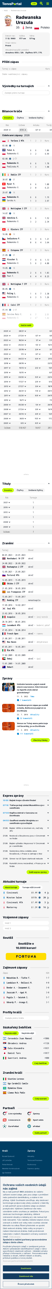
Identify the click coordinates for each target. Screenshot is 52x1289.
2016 (6, 372)
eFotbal (36, 1126)
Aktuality (34, 715)
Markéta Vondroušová (10, 1169)
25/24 (21, 345)
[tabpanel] (26, 276)
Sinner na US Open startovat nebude (26, 858)
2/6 (36, 381)
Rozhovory (31, 1165)
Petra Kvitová (7, 1165)
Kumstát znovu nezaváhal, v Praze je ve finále (28, 864)
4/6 (36, 414)
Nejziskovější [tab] (11, 1033)
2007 (6, 414)
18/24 (21, 340)
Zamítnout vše (26, 1276)
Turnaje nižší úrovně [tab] (31, 887)
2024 (6, 335)
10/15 (21, 372)
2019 (6, 358)
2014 (6, 381)
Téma (32, 696)
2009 (6, 405)
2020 (6, 354)
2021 (6, 349)
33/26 (21, 377)
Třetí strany (15, 1236)
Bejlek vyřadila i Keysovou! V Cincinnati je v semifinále (27, 844)
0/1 (37, 130)
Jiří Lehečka (7, 1160)
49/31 (21, 391)
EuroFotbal (13, 1126)
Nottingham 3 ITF (19, 208)
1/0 (37, 345)
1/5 (22, 354)
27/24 (21, 335)
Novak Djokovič (8, 1156)
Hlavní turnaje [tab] (11, 887)
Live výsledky (15, 1113)
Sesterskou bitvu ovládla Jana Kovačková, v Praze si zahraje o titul (26, 852)
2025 (6, 331)
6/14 (22, 130)
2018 (6, 363)
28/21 (21, 331)
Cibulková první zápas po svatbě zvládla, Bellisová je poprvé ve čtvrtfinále (32, 708)
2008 (6, 409)
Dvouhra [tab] (8, 118)
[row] (26, 130)
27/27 (21, 386)
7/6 (36, 391)
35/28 (21, 405)
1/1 (37, 340)
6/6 (36, 395)
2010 (6, 400)
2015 (6, 377)
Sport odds (38, 1120)
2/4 (36, 349)
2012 (6, 391)
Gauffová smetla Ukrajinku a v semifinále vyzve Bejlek (24, 821)
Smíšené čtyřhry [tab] (36, 118)
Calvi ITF (15, 305)
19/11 (22, 400)
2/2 (36, 368)
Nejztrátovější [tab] (28, 1033)
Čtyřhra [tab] (20, 118)
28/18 (21, 363)
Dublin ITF (16, 174)
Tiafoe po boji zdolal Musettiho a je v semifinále (27, 806)
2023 (6, 340)
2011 (6, 395)
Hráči (6, 10)
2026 (6, 130)
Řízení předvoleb (26, 1284)
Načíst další (26, 325)
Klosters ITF (17, 229)
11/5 (36, 418)
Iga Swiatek (6, 1173)
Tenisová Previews (34, 1160)
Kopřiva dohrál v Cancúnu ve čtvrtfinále (23, 814)
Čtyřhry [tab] (20, 490)
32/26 (21, 395)
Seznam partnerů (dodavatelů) (18, 1261)
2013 (6, 386)
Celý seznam (41, 1098)
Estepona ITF (17, 250)
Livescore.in (14, 1120)
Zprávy (36, 1113)
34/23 (21, 358)
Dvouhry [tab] (8, 490)
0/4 (36, 358)
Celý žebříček (40, 1063)
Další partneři (41, 1133)
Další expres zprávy (38, 872)
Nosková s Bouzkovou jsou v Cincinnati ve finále (27, 837)
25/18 (21, 349)
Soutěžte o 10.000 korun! (26, 946)
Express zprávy (33, 1169)
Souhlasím (26, 1268)
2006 (6, 418)
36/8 (21, 418)
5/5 (36, 377)
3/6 (36, 409)
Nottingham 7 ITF (19, 284)
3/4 (36, 386)
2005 (6, 423)
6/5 (36, 423)
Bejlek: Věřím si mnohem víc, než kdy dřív (26, 829)
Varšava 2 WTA (17, 140)
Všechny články (40, 740)
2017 (6, 368)
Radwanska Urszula (18, 10)
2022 (6, 345)
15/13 (21, 368)
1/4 (37, 405)
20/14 (21, 414)
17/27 (21, 381)
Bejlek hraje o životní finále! (23, 800)
